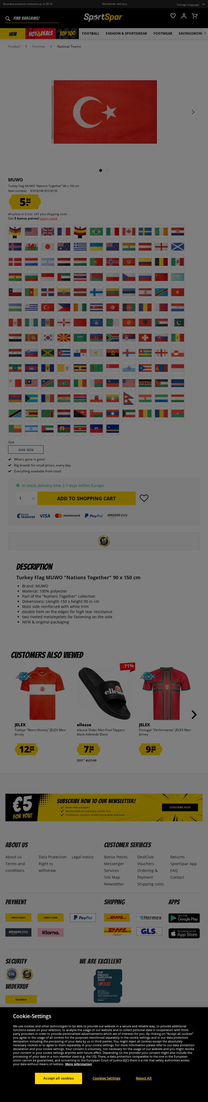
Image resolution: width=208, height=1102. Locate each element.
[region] (104, 1054)
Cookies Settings (106, 1078)
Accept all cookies (58, 1078)
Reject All (144, 1078)
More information (78, 1064)
